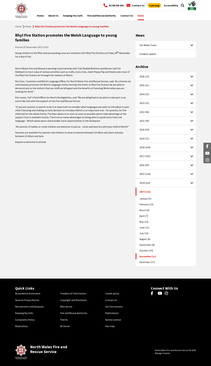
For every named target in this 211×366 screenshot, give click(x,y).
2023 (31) (144, 103)
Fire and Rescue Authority (73, 313)
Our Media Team (147, 45)
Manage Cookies (162, 353)
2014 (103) (144, 182)
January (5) (145, 198)
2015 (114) (144, 173)
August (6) (144, 239)
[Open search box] (182, 5)
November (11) (147, 256)
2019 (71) (144, 138)
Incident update (147, 53)
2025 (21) (144, 85)
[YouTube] (160, 293)
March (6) (144, 210)
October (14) (146, 250)
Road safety (21, 326)
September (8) (147, 244)
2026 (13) (144, 76)
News (28, 26)
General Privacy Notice (27, 300)
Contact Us (111, 300)
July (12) (143, 233)
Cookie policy (112, 293)
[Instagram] (167, 293)
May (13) (143, 221)
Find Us (64, 319)
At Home (65, 326)
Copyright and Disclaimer (73, 300)
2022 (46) (144, 112)
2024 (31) (144, 94)
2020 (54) (144, 129)
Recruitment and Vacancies (29, 306)
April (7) (143, 215)
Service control (113, 319)
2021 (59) (144, 120)
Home (18, 26)
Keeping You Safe (24, 313)
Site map (110, 326)
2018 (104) (144, 147)
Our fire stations (114, 306)
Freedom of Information (73, 293)
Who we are (66, 306)
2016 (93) (144, 165)
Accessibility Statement (27, 293)
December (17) (147, 262)
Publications (112, 313)
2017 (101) (144, 156)
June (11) (144, 227)
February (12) (146, 204)
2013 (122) (144, 191)
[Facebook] (153, 293)
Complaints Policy (25, 319)
